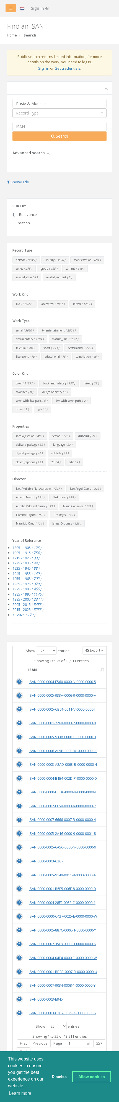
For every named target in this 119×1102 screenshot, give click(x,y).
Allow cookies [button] (91, 1076)
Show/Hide (19, 181)
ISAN (32, 669)
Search (61, 136)
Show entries (47, 650)
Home (12, 35)
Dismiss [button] (59, 1076)
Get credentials (67, 68)
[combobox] (59, 113)
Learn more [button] (20, 1093)
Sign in (38, 8)
